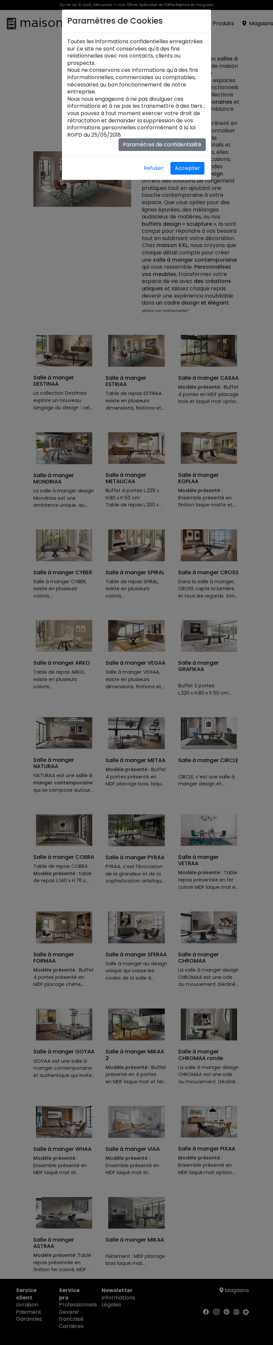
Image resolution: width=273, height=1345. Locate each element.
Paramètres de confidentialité (162, 144)
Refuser (153, 168)
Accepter (187, 168)
